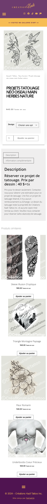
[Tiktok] (32, 14)
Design (11, 124)
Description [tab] (11, 155)
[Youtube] (36, 14)
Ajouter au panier (25, 138)
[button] (4, 14)
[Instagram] (24, 14)
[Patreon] (40, 14)
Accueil (8, 76)
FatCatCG (30, 498)
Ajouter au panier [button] (23, 296)
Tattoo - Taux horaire (20, 76)
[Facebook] (28, 14)
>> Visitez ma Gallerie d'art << (24, 23)
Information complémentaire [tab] (18, 160)
